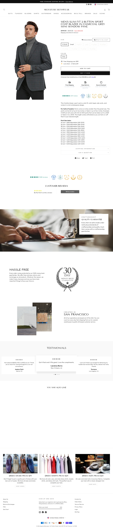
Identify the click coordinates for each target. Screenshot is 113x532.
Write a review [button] (70, 191)
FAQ (4, 507)
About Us (5, 499)
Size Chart (6, 509)
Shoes (56, 13)
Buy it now (85, 73)
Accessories (66, 13)
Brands (88, 13)
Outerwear (46, 13)
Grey (63, 56)
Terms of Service (79, 504)
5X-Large (83, 49)
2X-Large (103, 44)
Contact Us (78, 499)
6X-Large (92, 49)
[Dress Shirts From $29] (56, 463)
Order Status (78, 502)
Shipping (63, 32)
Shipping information (85, 148)
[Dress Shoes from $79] (20, 463)
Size (84, 40)
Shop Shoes (20, 486)
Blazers (28, 13)
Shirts (36, 13)
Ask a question (85, 152)
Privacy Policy (78, 507)
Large (86, 44)
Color (63, 53)
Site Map (77, 512)
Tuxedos (18, 13)
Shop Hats (92, 484)
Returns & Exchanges (8, 504)
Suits (10, 13)
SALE (95, 13)
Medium (79, 44)
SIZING (102, 13)
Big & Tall (78, 13)
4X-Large (74, 49)
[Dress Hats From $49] (92, 463)
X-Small (64, 44)
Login (76, 509)
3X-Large (65, 49)
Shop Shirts (56, 486)
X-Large (94, 44)
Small (72, 44)
